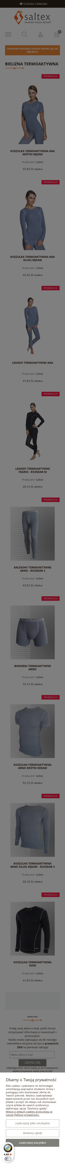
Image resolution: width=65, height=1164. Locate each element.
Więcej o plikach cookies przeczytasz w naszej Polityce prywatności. (29, 1113)
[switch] (8, 1159)
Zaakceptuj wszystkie (32, 1142)
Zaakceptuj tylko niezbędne (32, 1123)
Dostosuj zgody (32, 1133)
